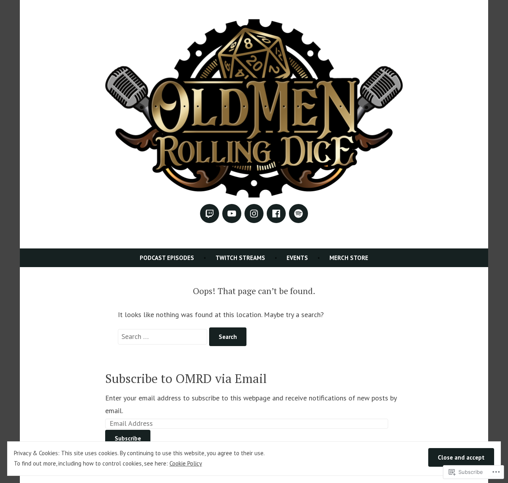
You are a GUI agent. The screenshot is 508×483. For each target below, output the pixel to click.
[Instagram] (254, 213)
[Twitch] (209, 213)
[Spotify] (298, 213)
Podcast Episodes (167, 258)
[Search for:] (163, 336)
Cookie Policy (185, 463)
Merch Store (348, 258)
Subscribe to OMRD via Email (186, 378)
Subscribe (128, 438)
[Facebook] (276, 213)
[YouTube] (231, 213)
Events (297, 258)
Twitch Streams (240, 258)
